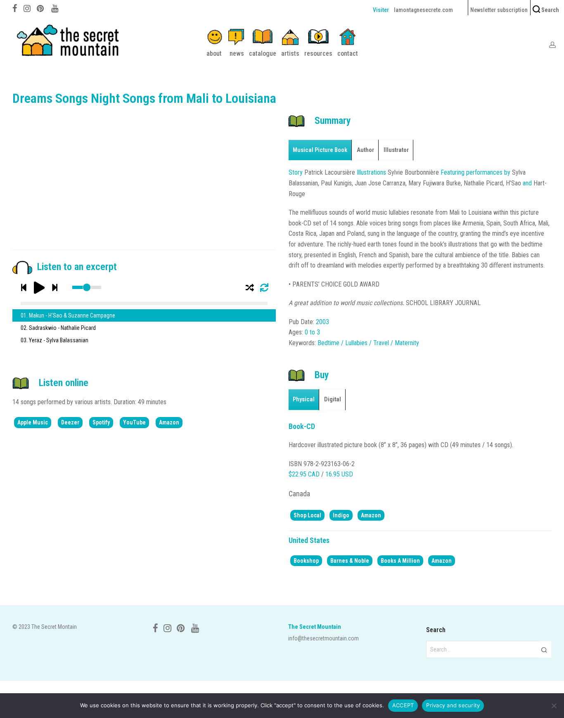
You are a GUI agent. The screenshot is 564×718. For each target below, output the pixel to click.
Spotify (101, 422)
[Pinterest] (41, 7)
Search (549, 10)
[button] (544, 649)
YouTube (134, 422)
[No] (554, 705)
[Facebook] (14, 7)
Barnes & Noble (349, 560)
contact (347, 53)
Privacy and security (453, 705)
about (214, 53)
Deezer (70, 422)
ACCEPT (403, 705)
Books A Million (400, 560)
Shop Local (307, 515)
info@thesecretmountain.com (323, 638)
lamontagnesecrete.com (423, 10)
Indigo (341, 515)
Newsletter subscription (499, 10)
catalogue (262, 53)
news (237, 53)
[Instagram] (27, 7)
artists (290, 53)
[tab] (320, 150)
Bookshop (306, 560)
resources (318, 53)
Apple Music (32, 422)
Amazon (169, 422)
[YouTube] (55, 7)
